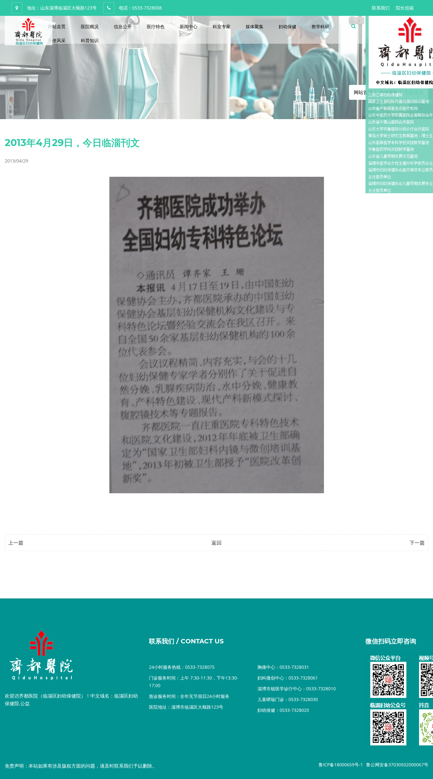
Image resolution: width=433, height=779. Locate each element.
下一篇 (417, 542)
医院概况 (90, 26)
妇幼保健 (287, 26)
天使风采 (57, 40)
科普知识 (90, 40)
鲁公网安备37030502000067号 (397, 765)
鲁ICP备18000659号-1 (341, 765)
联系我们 (381, 8)
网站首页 (57, 26)
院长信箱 (405, 8)
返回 (216, 542)
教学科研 (320, 26)
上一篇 (15, 542)
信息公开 (123, 26)
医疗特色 (156, 26)
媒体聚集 (254, 26)
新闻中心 (188, 26)
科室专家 (221, 26)
